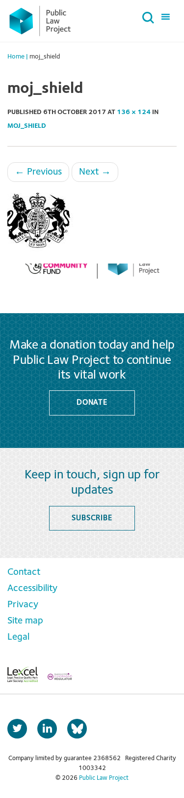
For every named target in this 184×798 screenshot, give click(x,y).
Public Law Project (104, 778)
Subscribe (92, 518)
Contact (23, 572)
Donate (92, 403)
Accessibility (32, 588)
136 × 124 (134, 112)
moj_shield (26, 125)
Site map (25, 621)
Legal (18, 637)
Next (95, 172)
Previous (38, 172)
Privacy (22, 605)
